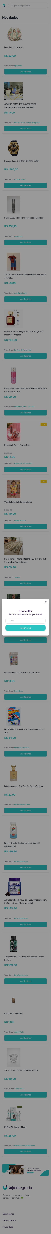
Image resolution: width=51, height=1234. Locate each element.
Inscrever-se (25, 628)
